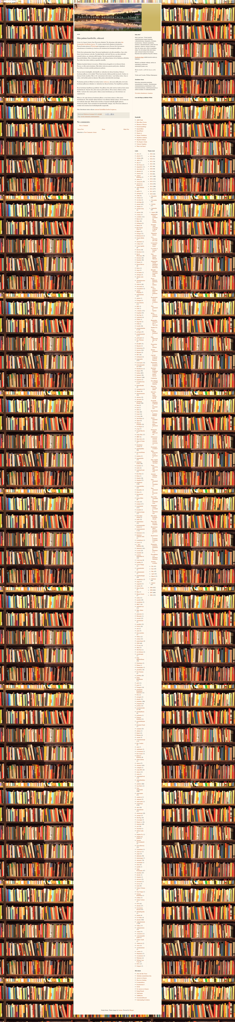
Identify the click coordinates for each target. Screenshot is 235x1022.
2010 (151, 194)
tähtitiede (139, 856)
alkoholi (139, 171)
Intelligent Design (139, 402)
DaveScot (139, 252)
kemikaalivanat (140, 470)
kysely (138, 542)
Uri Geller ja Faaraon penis (154, 250)
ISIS (138, 409)
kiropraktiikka (140, 486)
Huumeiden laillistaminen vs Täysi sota (154, 322)
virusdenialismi (140, 948)
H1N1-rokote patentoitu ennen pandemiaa (154, 291)
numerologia (140, 641)
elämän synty (140, 277)
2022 (151, 164)
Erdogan (139, 300)
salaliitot (139, 784)
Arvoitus (139, 200)
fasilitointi (139, 317)
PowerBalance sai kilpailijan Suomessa (154, 557)
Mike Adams (140, 610)
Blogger (132, 1010)
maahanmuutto (140, 572)
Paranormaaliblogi (141, 126)
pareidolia (139, 669)
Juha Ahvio (139, 439)
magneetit (139, 584)
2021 (151, 166)
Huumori (139, 377)
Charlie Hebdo (140, 238)
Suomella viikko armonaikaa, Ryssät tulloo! (154, 228)
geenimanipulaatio (141, 329)
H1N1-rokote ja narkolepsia (154, 315)
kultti (138, 519)
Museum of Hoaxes (142, 124)
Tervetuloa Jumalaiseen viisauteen (143, 93)
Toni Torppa (140, 892)
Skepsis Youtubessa (142, 135)
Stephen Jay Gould (140, 837)
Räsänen (139, 735)
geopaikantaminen (141, 334)
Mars (138, 592)
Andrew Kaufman (139, 176)
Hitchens (139, 352)
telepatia (139, 877)
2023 (151, 161)
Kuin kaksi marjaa (139, 516)
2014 (151, 184)
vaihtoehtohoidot (141, 922)
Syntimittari (140, 849)
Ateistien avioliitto (154, 562)
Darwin (138, 250)
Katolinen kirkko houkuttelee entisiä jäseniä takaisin (154, 372)
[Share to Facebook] (111, 114)
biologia (139, 233)
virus (138, 945)
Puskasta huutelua (139, 718)
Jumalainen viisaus (139, 445)
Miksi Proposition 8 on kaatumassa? (154, 454)
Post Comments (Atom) (90, 132)
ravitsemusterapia (141, 740)
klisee (138, 492)
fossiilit (138, 326)
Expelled (139, 313)
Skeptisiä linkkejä (141, 139)
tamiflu (138, 867)
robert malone (140, 759)
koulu (138, 502)
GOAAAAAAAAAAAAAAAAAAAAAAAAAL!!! (154, 440)
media (138, 598)
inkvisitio (139, 399)
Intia (138, 405)
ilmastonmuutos (141, 393)
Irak (138, 407)
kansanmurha (140, 458)
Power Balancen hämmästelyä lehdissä (154, 282)
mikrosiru (139, 614)
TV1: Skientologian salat (154, 238)
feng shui (139, 321)
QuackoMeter (140, 129)
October (153, 204)
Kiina (138, 476)
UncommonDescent (142, 998)
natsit (138, 631)
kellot (138, 468)
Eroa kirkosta (140, 302)
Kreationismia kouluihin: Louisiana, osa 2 (154, 539)
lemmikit (139, 553)
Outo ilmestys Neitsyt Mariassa (154, 256)
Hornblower (140, 368)
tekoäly (138, 875)
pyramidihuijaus (141, 721)
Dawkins (139, 258)
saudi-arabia (140, 801)
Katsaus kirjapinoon (154, 351)
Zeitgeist (139, 966)
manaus (138, 586)
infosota (139, 397)
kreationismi (140, 506)
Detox (138, 268)
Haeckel (139, 346)
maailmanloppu (141, 575)
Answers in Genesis (139, 184)
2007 (151, 592)
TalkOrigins (140, 993)
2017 (151, 176)
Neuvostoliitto (140, 633)
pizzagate (139, 697)
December (154, 196)
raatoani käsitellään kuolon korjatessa (105, 109)
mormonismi (140, 620)
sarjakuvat (139, 797)
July (152, 566)
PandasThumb (140, 991)
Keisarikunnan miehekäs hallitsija (154, 413)
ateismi (83, 116)
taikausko (139, 860)
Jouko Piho (139, 434)
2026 (151, 154)
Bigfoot (138, 231)
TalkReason (140, 995)
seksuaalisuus (140, 809)
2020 (151, 169)
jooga (138, 429)
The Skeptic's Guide (142, 142)
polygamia (139, 703)
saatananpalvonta (141, 777)
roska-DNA (140, 770)
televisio (139, 879)
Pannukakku (140, 667)
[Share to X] (110, 114)
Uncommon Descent (140, 908)
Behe (138, 221)
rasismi (138, 737)
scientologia (140, 803)
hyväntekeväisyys (140, 382)
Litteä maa (139, 560)
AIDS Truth (140, 120)
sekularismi (139, 813)
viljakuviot (139, 943)
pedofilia (139, 675)
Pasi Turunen (140, 672)
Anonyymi (139, 181)
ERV (138, 306)
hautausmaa (88, 116)
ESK (138, 308)
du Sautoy (139, 272)
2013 (151, 186)
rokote (138, 763)
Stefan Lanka (140, 831)
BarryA (138, 219)
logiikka (139, 562)
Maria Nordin (140, 588)
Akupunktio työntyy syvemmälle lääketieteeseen (154, 509)
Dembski (139, 260)
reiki (138, 747)
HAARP (139, 344)
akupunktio (139, 167)
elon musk (139, 286)
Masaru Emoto (140, 594)
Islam (138, 412)
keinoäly (139, 466)
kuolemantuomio (95, 116)
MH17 (138, 604)
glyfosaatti (139, 338)
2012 (138, 154)
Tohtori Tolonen (141, 888)
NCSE (138, 987)
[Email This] (106, 114)
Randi (138, 733)
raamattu (139, 729)
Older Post (126, 129)
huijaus (138, 371)
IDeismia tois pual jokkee (154, 387)
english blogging (139, 291)
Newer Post (81, 129)
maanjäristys (140, 579)
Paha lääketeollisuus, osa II (154, 339)
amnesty (139, 173)
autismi (138, 212)
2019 (151, 171)
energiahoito (140, 288)
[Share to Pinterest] (113, 114)
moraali (139, 618)
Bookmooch (140, 236)
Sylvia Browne (140, 845)
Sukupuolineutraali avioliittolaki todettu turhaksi (154, 218)
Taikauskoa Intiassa (154, 234)
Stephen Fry (140, 834)
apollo (138, 191)
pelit (138, 683)
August (153, 212)
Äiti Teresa (139, 165)
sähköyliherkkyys (141, 780)
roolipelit (139, 767)
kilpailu (139, 478)
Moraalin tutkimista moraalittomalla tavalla (154, 273)
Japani (138, 420)
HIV (138, 354)
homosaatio (139, 363)
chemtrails (139, 241)
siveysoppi (139, 820)
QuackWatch (140, 131)
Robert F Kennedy (139, 756)
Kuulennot (139, 533)
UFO (138, 903)
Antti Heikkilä (140, 187)
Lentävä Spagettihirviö (140, 555)
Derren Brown (140, 264)
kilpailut (139, 480)
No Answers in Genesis (143, 989)
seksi (138, 807)
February (153, 579)
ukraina (138, 906)
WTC (138, 964)
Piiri (138, 695)
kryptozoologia (140, 512)
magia (138, 581)
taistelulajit (139, 862)
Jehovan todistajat (139, 423)
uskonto (139, 920)
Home (103, 129)
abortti (138, 156)
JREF (138, 437)
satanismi (139, 799)
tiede (138, 886)
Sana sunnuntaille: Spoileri (154, 308)
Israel (138, 414)
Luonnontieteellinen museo (154, 244)
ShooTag (139, 817)
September (154, 208)
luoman (120, 1010)
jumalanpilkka (140, 448)
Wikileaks (139, 958)
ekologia (139, 274)
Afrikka (139, 158)
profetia (139, 706)
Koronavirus (140, 494)
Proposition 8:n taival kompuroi (154, 364)
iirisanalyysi (140, 389)
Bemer (138, 225)
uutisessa (106, 82)
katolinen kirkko (139, 462)
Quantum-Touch (141, 725)
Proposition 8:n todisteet (154, 345)
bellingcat (139, 223)
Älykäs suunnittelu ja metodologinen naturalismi (154, 422)
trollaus (138, 897)
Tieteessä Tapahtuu (141, 144)
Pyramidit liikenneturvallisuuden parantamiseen (154, 404)
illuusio (138, 391)
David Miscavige (139, 255)
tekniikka (139, 873)
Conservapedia (140, 246)
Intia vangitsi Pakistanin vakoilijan (154, 461)
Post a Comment (83, 125)
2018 (151, 174)
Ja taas (138, 416)
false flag (139, 315)
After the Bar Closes (142, 973)
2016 (151, 179)
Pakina (138, 665)
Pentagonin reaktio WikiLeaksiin (154, 432)
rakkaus (139, 731)
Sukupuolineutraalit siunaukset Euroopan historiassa (154, 264)
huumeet (139, 375)
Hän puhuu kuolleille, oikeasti (154, 517)
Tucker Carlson (140, 900)
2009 (151, 587)
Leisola (138, 550)
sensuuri (139, 815)
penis (138, 685)
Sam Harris (139, 786)
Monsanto (139, 616)
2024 (151, 159)
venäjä (138, 931)
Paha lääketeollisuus (140, 658)
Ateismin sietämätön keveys (154, 475)
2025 (151, 156)
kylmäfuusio (140, 540)
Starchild (139, 828)
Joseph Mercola (141, 431)
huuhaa (138, 373)
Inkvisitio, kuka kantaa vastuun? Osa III (154, 395)
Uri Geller (139, 917)
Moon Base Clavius (142, 122)
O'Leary (139, 645)
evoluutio (139, 311)
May (152, 571)
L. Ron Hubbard (139, 545)
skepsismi (139, 824)
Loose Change (140, 564)
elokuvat (139, 284)
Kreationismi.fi (140, 984)
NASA (138, 626)
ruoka (138, 774)
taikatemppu (140, 858)
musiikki (139, 624)
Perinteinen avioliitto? (154, 447)
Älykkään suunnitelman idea (144, 976)
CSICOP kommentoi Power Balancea (154, 357)
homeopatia (140, 359)
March (153, 576)
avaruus (139, 214)
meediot (139, 600)
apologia (139, 193)
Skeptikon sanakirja (142, 137)
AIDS (138, 160)
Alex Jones (139, 169)
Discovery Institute (141, 980)
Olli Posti (139, 650)
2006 (151, 595)
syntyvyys (139, 851)
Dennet (138, 262)
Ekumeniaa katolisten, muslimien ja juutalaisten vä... (154, 548)
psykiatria (139, 715)
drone (138, 270)
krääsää (138, 504)
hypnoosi (139, 379)
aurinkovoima (140, 208)
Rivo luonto (140, 753)
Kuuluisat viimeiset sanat (140, 535)
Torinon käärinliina (139, 894)
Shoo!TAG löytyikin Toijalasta (154, 522)
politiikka (139, 701)
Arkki (138, 195)
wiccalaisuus (140, 956)
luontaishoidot (140, 568)
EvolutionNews (141, 982)
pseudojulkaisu (140, 711)
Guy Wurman (140, 340)
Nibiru (138, 636)
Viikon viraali (140, 939)
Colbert (138, 244)
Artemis (139, 198)
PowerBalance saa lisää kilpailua (154, 382)
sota (138, 826)
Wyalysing (94, 46)
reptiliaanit (139, 749)
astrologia (139, 202)
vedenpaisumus (140, 928)
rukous (138, 772)
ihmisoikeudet (140, 385)
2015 (151, 181)
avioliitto (139, 217)
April (152, 574)
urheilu (138, 915)
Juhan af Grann (140, 441)
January (153, 583)
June (152, 569)
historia (138, 350)
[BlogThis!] (108, 114)
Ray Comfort (140, 743)
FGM (138, 324)
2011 (151, 191)
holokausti (139, 357)
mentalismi (139, 602)
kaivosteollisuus (141, 452)
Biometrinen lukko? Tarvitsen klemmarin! (154, 530)
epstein (138, 298)
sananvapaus (140, 793)
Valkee (138, 925)
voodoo (138, 951)
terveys (138, 884)
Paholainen (139, 663)
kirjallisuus (139, 482)
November (154, 200)
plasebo (138, 699)
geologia (139, 332)
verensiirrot (140, 934)
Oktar (138, 647)
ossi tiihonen (140, 652)
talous (138, 864)
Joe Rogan (139, 426)
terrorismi (139, 881)
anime (138, 179)
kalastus (139, 456)
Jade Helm (139, 418)
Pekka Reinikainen (140, 678)
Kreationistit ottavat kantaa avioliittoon (154, 300)
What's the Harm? (141, 146)
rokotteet (139, 765)
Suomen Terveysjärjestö (140, 841)
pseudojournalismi (141, 708)
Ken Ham (139, 474)
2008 (151, 590)
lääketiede (139, 548)
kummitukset (140, 521)
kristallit (139, 510)
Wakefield (139, 953)
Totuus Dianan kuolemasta (154, 332)
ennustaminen (140, 294)
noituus (138, 639)
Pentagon (139, 687)
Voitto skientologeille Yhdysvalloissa (154, 468)
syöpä (138, 854)
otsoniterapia (140, 654)
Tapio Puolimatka (139, 869)
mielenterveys (140, 606)
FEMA (138, 319)
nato (138, 628)
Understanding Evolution (143, 1000)
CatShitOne (154, 378)
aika (138, 162)
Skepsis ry (139, 133)
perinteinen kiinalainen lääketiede (139, 691)
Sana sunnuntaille (140, 789)
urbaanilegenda (140, 911)
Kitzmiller (139, 490)
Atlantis (139, 206)
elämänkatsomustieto (141, 281)
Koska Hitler (140, 498)
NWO (138, 643)
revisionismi (140, 751)
